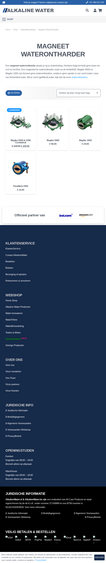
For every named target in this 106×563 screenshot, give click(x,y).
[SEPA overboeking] (28, 539)
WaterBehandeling (28, 30)
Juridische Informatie (17, 410)
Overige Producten (15, 345)
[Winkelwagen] (100, 10)
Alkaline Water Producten (18, 307)
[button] (87, 10)
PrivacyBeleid (14, 436)
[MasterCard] (48, 539)
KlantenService (13, 248)
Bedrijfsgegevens (16, 417)
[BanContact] (77, 539)
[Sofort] (19, 539)
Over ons (10, 365)
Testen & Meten (13, 332)
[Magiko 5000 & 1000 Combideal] (21, 122)
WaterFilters (11, 320)
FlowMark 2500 (20, 186)
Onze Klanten (12, 391)
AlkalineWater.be (33, 499)
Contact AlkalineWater (16, 255)
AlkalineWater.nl (14, 499)
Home (8, 30)
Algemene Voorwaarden (19, 423)
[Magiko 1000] (85, 122)
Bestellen (10, 261)
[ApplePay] (87, 539)
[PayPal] (38, 539)
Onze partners (12, 384)
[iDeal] (67, 539)
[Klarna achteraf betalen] (58, 539)
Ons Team (10, 378)
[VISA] (9, 539)
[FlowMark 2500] (21, 168)
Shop (15, 30)
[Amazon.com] (86, 215)
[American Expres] (96, 539)
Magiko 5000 (53, 140)
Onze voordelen (13, 371)
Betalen (9, 268)
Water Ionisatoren (14, 313)
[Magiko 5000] (53, 122)
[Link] (3, 2)
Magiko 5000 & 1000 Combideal (21, 141)
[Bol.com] (66, 215)
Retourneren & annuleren (18, 281)
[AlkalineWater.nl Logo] (28, 10)
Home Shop (11, 300)
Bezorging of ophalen (16, 274)
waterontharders (79, 77)
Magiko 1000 (85, 140)
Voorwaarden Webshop (19, 430)
